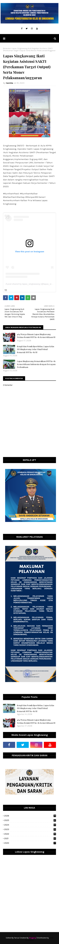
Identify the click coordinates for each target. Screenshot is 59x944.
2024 (30, 825)
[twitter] (26, 28)
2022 (30, 834)
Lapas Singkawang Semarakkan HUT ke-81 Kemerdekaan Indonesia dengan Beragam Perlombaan (36, 364)
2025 (30, 820)
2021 (30, 838)
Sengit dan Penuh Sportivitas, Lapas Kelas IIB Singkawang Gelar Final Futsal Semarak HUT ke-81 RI (35, 349)
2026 (30, 816)
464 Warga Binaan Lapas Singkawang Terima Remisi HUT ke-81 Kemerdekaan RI (36, 336)
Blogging (32, 938)
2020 (30, 843)
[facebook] (21, 28)
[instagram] (31, 28)
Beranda (6, 48)
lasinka (9, 83)
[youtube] (37, 28)
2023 (30, 829)
